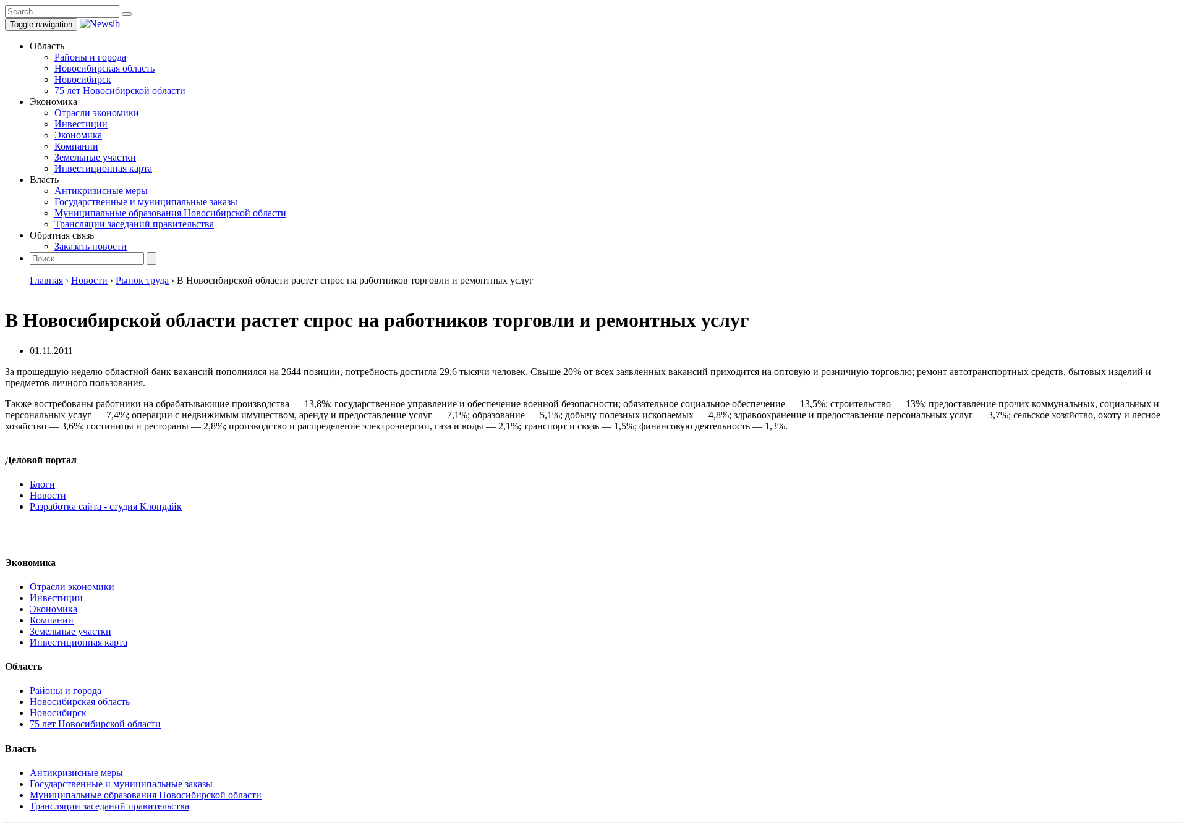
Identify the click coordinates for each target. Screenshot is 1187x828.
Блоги (42, 484)
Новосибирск (82, 79)
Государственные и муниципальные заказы (145, 201)
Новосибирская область (104, 68)
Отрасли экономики (96, 113)
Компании (76, 146)
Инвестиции (81, 124)
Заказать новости (90, 246)
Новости (48, 495)
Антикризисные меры (101, 190)
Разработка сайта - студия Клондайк (106, 506)
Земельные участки (95, 157)
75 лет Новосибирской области (119, 90)
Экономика (78, 135)
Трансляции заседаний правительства (134, 224)
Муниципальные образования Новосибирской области (170, 213)
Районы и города (90, 57)
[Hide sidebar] (127, 14)
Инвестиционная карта (103, 168)
